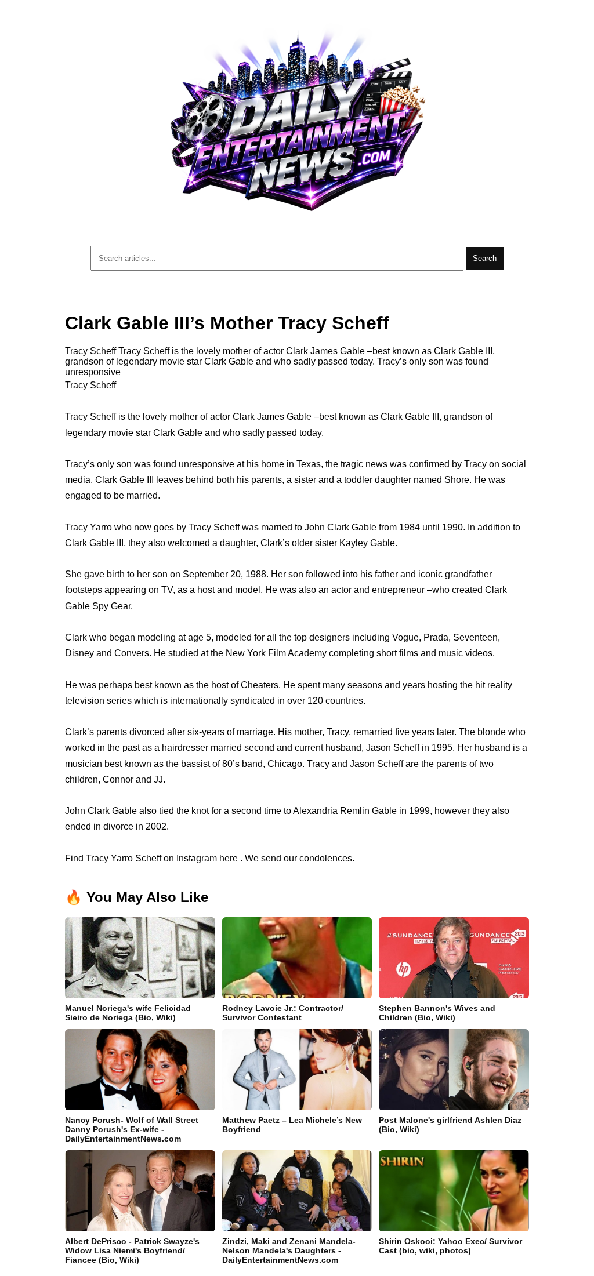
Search (485, 258)
